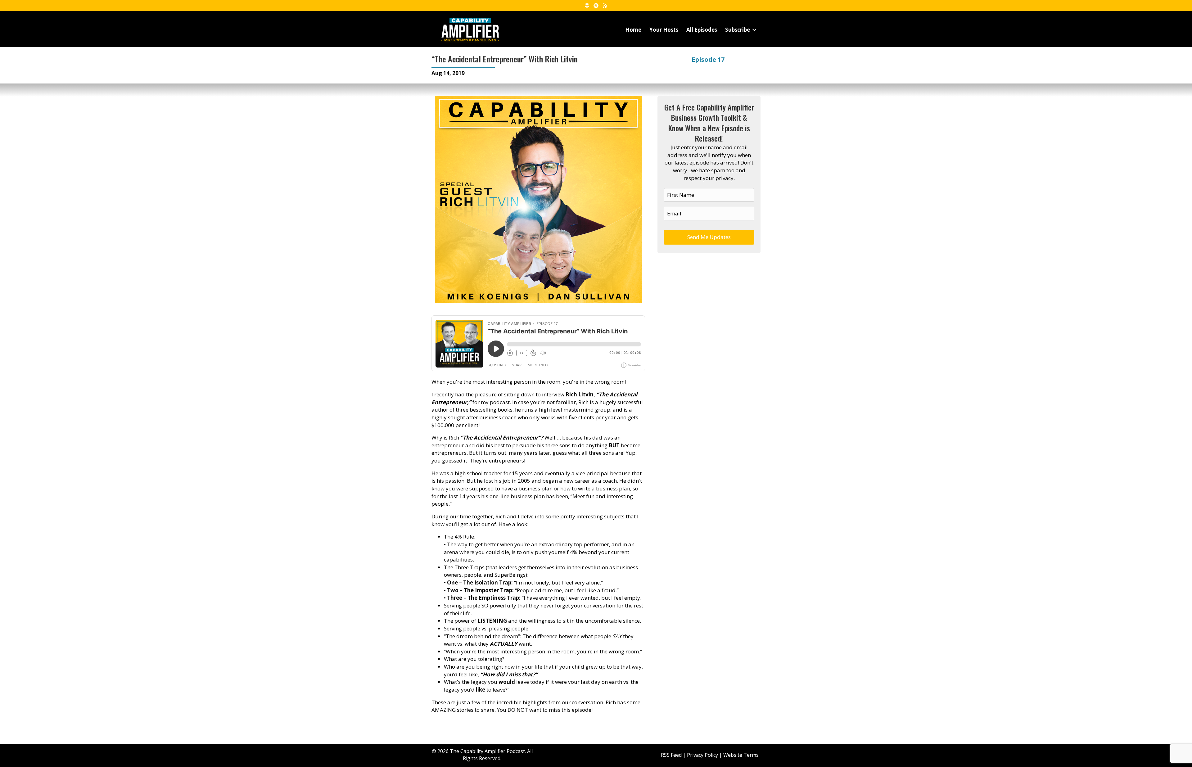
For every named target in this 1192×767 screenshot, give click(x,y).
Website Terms (741, 754)
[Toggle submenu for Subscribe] (754, 30)
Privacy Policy (702, 754)
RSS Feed (671, 754)
